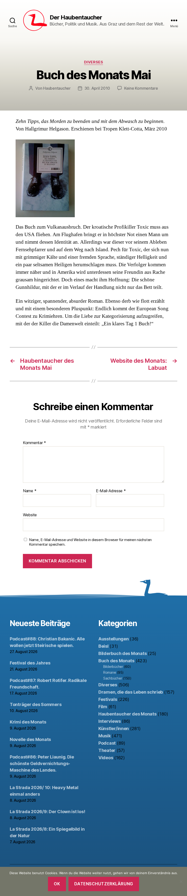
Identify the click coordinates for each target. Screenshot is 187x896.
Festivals (107, 699)
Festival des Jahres (30, 662)
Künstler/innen (113, 728)
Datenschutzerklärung (103, 883)
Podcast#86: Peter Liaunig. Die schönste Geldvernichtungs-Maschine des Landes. (42, 763)
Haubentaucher (57, 88)
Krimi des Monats (28, 721)
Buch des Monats (116, 660)
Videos (105, 757)
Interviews (109, 721)
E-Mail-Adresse (111, 491)
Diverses (93, 62)
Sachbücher (112, 678)
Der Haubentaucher (76, 17)
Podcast (107, 743)
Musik (104, 735)
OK (57, 883)
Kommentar (34, 443)
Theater (106, 750)
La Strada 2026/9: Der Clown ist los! (47, 811)
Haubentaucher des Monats (127, 713)
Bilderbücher (113, 666)
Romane (109, 672)
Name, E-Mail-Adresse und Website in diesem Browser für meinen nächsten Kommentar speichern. (90, 542)
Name (29, 491)
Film (102, 706)
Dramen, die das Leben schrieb (130, 692)
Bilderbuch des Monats (122, 653)
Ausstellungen (113, 638)
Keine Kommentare (141, 88)
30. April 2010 (97, 88)
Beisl (103, 646)
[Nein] (180, 881)
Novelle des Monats (30, 739)
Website (30, 514)
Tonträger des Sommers (35, 704)
